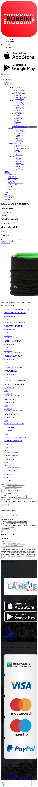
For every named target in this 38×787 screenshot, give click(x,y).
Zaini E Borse (19, 130)
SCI (9, 85)
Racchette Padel (20, 133)
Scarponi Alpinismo (21, 97)
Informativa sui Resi (10, 640)
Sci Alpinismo (19, 90)
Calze (17, 153)
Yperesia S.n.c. (27, 779)
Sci (16, 89)
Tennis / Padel (19, 164)
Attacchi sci (18, 110)
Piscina (17, 136)
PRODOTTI (8, 84)
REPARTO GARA (10, 179)
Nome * (3, 484)
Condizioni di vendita (10, 636)
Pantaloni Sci (19, 118)
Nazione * (4, 490)
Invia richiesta (5, 528)
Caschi (17, 105)
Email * (3, 492)
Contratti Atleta (12, 184)
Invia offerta (4, 504)
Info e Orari (11, 189)
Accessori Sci (19, 112)
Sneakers (18, 163)
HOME (6, 82)
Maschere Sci (19, 107)
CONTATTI (8, 186)
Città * (3, 488)
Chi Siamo (11, 188)
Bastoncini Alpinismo (21, 104)
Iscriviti (3, 547)
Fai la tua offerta (13, 178)
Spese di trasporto (9, 638)
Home (6, 192)
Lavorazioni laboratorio (11, 633)
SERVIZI (7, 173)
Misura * (3, 497)
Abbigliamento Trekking (22, 148)
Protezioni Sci (19, 108)
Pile (16, 123)
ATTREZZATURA (14, 128)
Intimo (17, 125)
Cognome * (4, 486)
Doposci (17, 166)
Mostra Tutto (19, 141)
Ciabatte (17, 168)
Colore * (3, 495)
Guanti (17, 120)
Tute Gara (18, 122)
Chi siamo (7, 628)
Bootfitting (11, 181)
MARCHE (7, 171)
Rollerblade (18, 140)
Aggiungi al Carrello (6, 241)
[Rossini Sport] (5, 74)
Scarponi (18, 95)
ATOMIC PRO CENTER (15, 183)
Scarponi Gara (19, 99)
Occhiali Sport (19, 135)
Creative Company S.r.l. (14, 779)
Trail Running (19, 161)
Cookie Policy (14, 776)
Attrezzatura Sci (9, 196)
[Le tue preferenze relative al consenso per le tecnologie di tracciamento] (3, 785)
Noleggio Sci (12, 174)
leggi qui (11, 503)
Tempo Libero (19, 138)
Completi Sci (19, 115)
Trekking (18, 158)
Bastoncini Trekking (21, 132)
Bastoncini (18, 102)
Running (18, 160)
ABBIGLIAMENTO (14, 143)
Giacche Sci (19, 117)
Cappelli (17, 151)
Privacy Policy (5, 776)
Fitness (17, 146)
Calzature (11, 156)
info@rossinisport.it (15, 774)
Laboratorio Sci (12, 176)
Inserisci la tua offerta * (7, 499)
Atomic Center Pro (9, 632)
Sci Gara (18, 92)
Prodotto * (4, 494)
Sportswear (18, 145)
